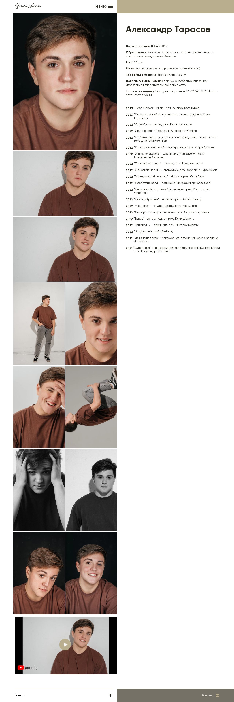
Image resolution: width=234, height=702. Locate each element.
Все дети (208, 695)
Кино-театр (177, 74)
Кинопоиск (159, 74)
